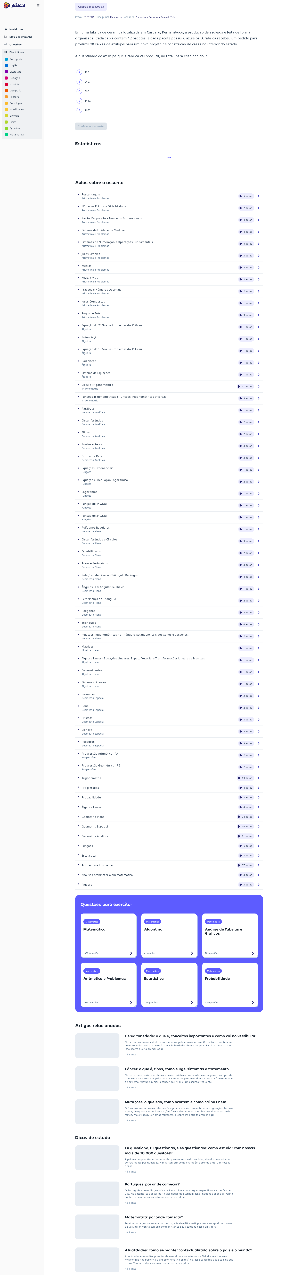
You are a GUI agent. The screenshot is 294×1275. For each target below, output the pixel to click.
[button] (22, 94)
